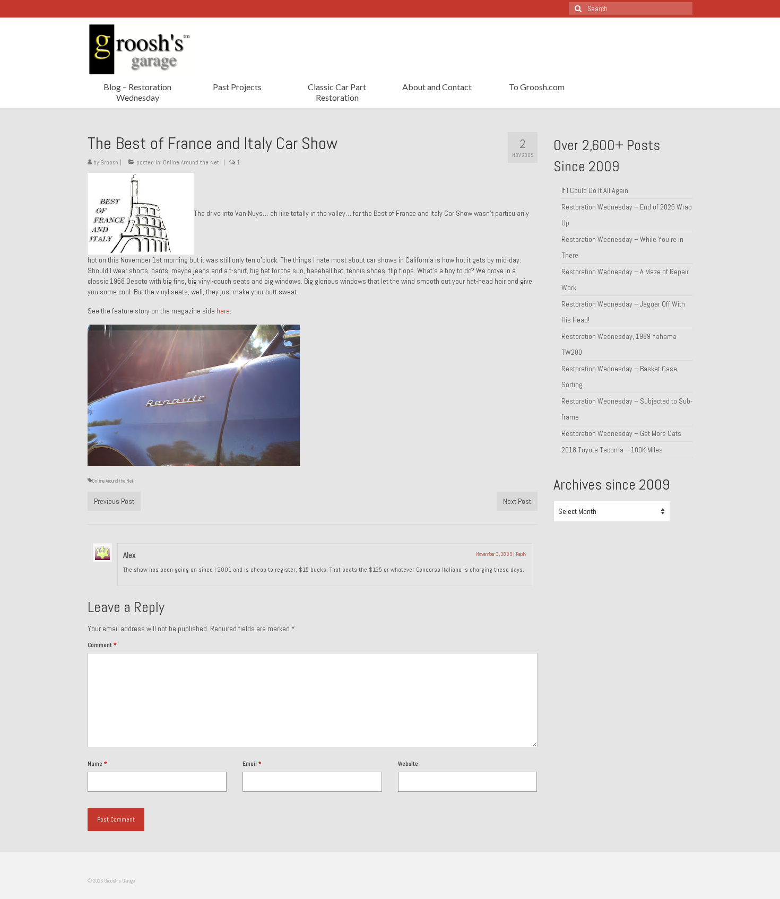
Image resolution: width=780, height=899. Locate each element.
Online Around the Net (191, 162)
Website (408, 763)
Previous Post (114, 501)
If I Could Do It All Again (594, 190)
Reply (521, 554)
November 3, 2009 (494, 554)
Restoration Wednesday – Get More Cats (621, 433)
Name (97, 763)
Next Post (517, 501)
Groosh (109, 162)
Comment (102, 645)
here (223, 311)
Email (251, 763)
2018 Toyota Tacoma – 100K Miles (612, 450)
